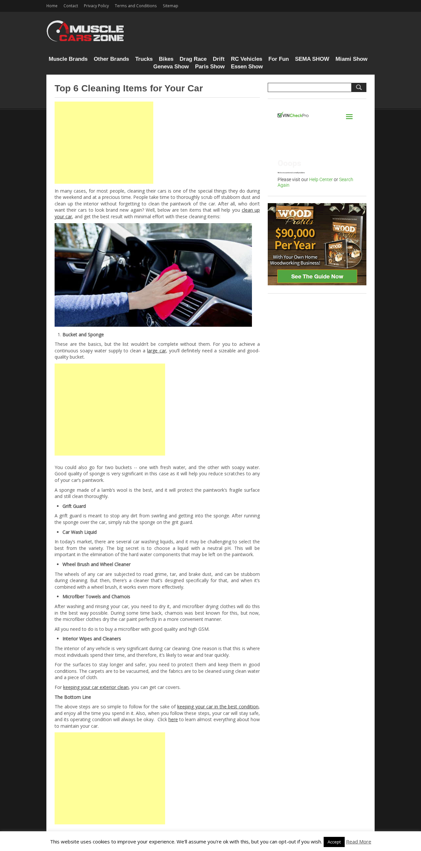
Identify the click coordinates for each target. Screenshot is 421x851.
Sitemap (170, 5)
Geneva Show (171, 66)
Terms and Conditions (136, 5)
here (173, 719)
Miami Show (351, 59)
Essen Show (247, 66)
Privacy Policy (96, 5)
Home (52, 5)
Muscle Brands (68, 59)
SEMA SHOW (312, 59)
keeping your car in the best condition (218, 706)
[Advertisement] (104, 143)
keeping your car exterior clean (96, 687)
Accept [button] (334, 842)
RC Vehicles (246, 59)
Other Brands (111, 59)
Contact (70, 5)
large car (156, 350)
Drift (219, 59)
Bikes (166, 59)
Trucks (144, 59)
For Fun (278, 59)
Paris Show (210, 66)
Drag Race (193, 59)
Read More (358, 841)
